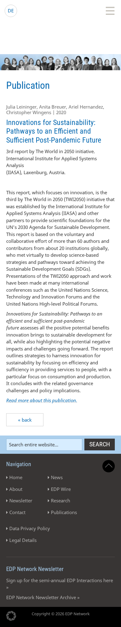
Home (15, 477)
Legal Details (23, 540)
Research (60, 500)
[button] (11, 616)
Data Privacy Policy (29, 528)
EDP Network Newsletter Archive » (43, 597)
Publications (64, 512)
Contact (17, 512)
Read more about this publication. (41, 400)
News (57, 477)
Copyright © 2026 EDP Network (61, 613)
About (15, 489)
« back (25, 420)
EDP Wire (61, 489)
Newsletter (20, 500)
